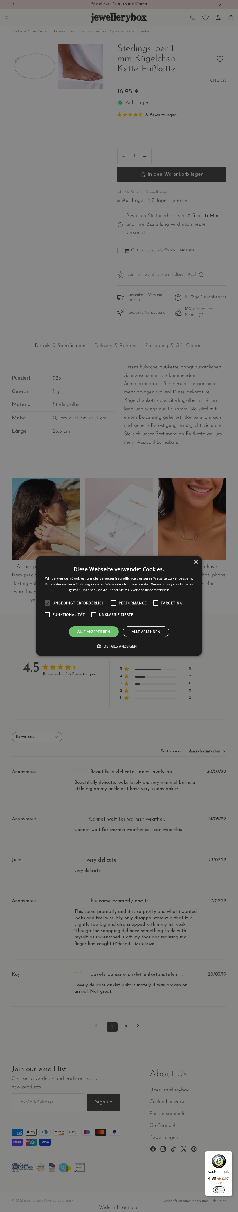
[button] (119, 646)
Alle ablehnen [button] (146, 631)
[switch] (219, 1189)
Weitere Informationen (150, 589)
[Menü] (228, 1154)
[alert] (119, 606)
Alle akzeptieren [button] (93, 631)
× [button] (196, 562)
